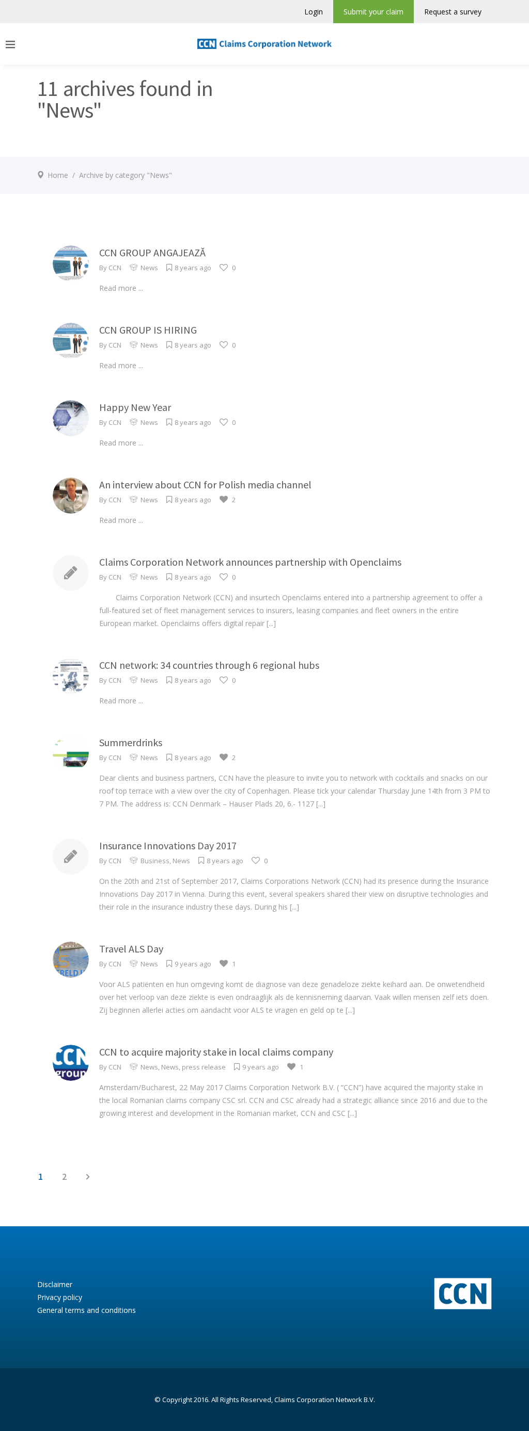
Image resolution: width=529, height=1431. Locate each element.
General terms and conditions (86, 1310)
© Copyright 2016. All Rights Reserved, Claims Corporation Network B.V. (264, 1399)
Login (313, 12)
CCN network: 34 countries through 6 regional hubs (209, 665)
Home (58, 175)
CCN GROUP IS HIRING (148, 329)
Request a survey (452, 12)
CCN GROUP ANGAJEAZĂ (152, 252)
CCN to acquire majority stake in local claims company (216, 1051)
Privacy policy (59, 1297)
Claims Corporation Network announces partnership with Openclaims (250, 561)
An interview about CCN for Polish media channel (205, 484)
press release (204, 1067)
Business (155, 860)
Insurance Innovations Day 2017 (168, 845)
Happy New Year (135, 407)
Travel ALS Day (131, 948)
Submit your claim (373, 12)
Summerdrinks (130, 742)
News (149, 267)
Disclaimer (54, 1284)
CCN (114, 267)
